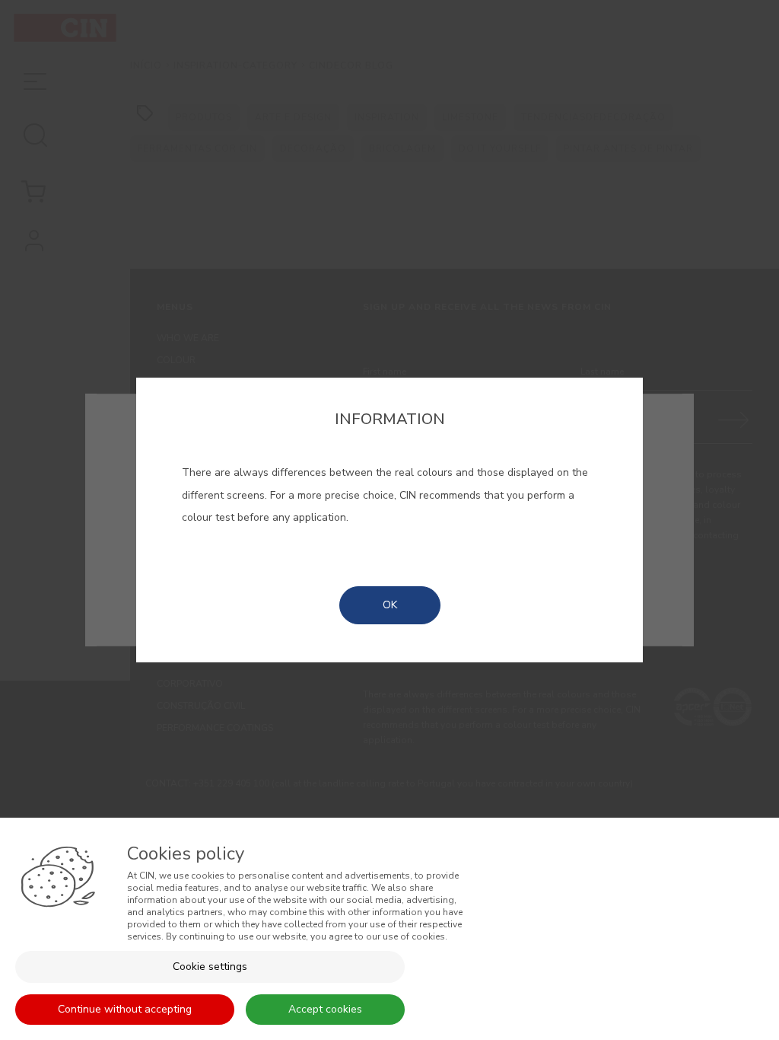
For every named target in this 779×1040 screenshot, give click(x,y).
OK (390, 605)
